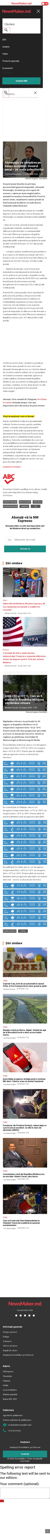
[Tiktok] (29, 1315)
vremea (22, 931)
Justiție (8, 158)
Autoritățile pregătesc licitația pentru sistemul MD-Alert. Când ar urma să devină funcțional (24, 1080)
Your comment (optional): (19, 1484)
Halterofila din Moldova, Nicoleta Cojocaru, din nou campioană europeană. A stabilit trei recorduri (24, 606)
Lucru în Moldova (10, 1389)
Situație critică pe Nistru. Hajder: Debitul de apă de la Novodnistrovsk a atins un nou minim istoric (24, 1032)
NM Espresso (8, 1371)
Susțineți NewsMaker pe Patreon (18, 1355)
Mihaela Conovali (10, 613)
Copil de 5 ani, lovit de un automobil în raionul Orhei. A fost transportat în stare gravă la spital (25, 985)
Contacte (7, 1341)
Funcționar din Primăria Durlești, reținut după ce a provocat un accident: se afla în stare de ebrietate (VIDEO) (24, 1127)
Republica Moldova (9, 931)
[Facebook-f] (16, 1315)
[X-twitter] (21, 1315)
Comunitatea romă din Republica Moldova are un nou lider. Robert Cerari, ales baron (24, 1175)
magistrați (24, 506)
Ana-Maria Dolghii (10, 1038)
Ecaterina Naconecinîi (13, 174)
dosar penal (38, 502)
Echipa (6, 1336)
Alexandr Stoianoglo (10, 502)
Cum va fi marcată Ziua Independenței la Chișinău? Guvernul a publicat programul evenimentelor (21, 1222)
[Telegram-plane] (34, 1315)
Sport (5, 600)
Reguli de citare (10, 1350)
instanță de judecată (10, 506)
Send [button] (2, 1501)
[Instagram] (25, 1315)
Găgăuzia (6, 1380)
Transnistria (7, 1376)
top (36, 506)
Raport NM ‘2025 (10, 1399)
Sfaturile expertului (10, 1394)
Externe (6, 650)
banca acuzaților (25, 502)
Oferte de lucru (10, 1346)
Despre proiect (10, 1332)
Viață (7, 691)
